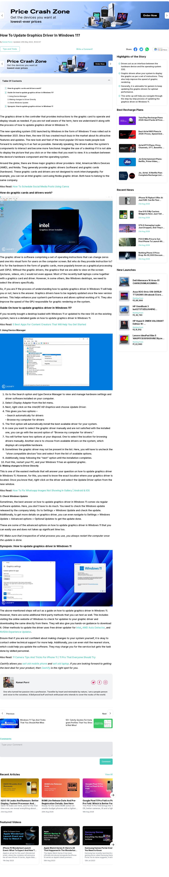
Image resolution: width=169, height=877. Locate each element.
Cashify (46, 667)
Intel (78, 627)
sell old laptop (61, 663)
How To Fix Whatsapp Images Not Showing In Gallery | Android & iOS (51, 490)
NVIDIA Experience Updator (15, 631)
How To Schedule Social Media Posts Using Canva (41, 186)
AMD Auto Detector (93, 627)
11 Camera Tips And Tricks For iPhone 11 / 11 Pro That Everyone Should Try (54, 657)
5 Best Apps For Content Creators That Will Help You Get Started (49, 324)
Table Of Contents (12, 81)
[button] (106, 762)
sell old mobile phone (34, 663)
